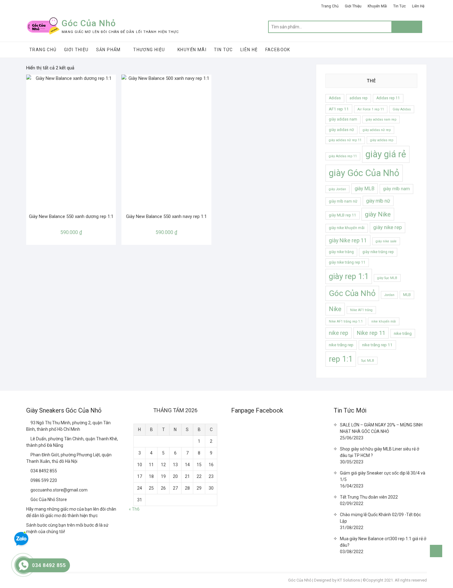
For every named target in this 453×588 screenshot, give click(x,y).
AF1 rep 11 (339, 109)
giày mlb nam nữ (343, 201)
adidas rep (358, 98)
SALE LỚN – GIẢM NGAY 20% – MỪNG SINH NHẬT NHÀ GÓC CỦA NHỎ (381, 428)
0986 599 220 (43, 480)
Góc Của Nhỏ (89, 23)
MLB (407, 295)
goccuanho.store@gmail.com (59, 489)
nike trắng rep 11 (377, 345)
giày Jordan (337, 189)
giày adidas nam (343, 119)
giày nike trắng (341, 252)
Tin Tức (399, 6)
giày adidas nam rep (381, 119)
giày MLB (364, 188)
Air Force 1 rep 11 (370, 109)
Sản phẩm (108, 49)
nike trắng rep (341, 345)
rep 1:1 (341, 359)
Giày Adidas (402, 109)
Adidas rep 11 (388, 98)
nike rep (338, 333)
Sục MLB (367, 361)
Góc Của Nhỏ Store (48, 499)
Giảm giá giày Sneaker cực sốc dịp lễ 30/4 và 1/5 (382, 476)
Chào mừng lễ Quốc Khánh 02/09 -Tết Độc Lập (380, 518)
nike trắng (403, 333)
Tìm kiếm (406, 27)
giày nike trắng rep (378, 252)
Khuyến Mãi (377, 6)
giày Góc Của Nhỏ (364, 173)
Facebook (277, 49)
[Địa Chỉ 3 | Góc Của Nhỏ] (28, 454)
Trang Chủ (330, 6)
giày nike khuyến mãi (347, 228)
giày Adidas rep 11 (343, 156)
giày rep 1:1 (349, 276)
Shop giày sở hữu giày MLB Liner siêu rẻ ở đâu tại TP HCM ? (379, 452)
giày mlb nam (396, 188)
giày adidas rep (381, 140)
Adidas (335, 98)
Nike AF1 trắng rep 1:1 (346, 321)
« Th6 (134, 509)
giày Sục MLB (387, 278)
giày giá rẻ (385, 154)
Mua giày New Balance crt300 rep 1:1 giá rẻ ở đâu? (383, 542)
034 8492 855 (43, 470)
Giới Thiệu (353, 6)
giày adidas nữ (341, 130)
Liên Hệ (418, 6)
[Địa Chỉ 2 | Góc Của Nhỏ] (28, 438)
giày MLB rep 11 (342, 215)
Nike (335, 309)
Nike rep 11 (371, 333)
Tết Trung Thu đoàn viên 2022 (369, 497)
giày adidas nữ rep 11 (345, 140)
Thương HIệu (149, 49)
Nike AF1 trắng (361, 310)
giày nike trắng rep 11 (347, 262)
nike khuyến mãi (383, 321)
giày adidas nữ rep (377, 130)
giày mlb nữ (378, 201)
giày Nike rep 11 (348, 240)
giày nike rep (387, 227)
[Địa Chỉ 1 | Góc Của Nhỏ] (28, 422)
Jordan (389, 295)
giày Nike (378, 214)
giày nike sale (386, 241)
